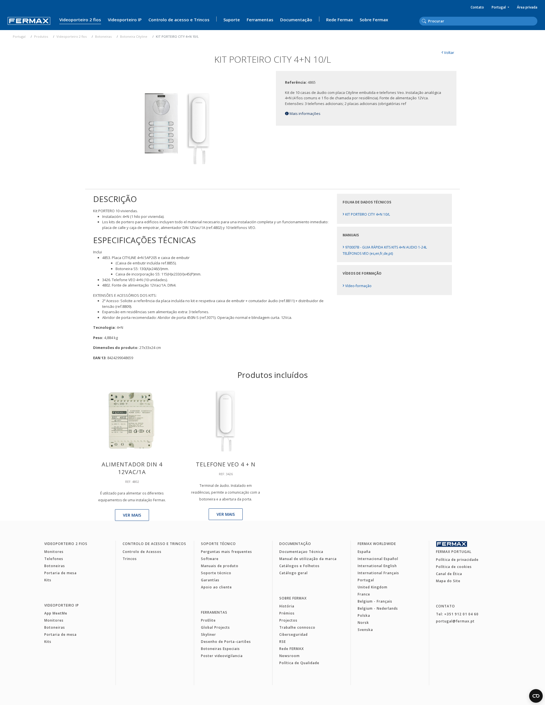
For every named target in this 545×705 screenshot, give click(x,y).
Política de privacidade (457, 559)
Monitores (54, 551)
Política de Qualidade (299, 662)
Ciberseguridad (293, 634)
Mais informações (304, 113)
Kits (47, 580)
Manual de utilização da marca (308, 558)
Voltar (447, 52)
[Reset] (535, 20)
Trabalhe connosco (297, 627)
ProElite (208, 620)
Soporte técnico (218, 543)
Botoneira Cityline (133, 36)
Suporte (231, 19)
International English (377, 565)
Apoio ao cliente (216, 587)
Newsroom (289, 655)
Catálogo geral (293, 573)
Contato (477, 7)
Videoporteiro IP (125, 19)
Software (210, 558)
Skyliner (208, 634)
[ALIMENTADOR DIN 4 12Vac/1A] (132, 419)
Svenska (365, 629)
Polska (364, 615)
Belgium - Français (375, 601)
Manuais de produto (219, 565)
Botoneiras (103, 36)
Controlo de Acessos (142, 551)
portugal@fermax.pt (455, 621)
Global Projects (215, 627)
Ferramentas (260, 19)
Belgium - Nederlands (378, 608)
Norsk (363, 622)
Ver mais (132, 515)
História (286, 606)
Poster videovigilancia (222, 655)
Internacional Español (378, 558)
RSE (282, 641)
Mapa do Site (448, 580)
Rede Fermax (339, 19)
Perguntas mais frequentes (226, 551)
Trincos (130, 558)
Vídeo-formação (357, 285)
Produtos (41, 36)
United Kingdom (372, 587)
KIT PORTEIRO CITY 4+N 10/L (366, 214)
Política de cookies (454, 566)
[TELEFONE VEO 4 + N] (225, 419)
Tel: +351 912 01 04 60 (457, 614)
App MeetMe (55, 613)
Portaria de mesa (60, 573)
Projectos (288, 620)
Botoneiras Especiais (220, 648)
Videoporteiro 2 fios (80, 19)
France (364, 594)
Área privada (527, 7)
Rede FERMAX (291, 648)
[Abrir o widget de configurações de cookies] (536, 696)
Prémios (287, 613)
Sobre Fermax (374, 19)
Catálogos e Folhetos (299, 565)
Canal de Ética (449, 573)
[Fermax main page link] (29, 21)
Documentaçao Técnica (301, 551)
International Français (378, 573)
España (364, 551)
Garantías (210, 580)
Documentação (296, 19)
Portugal (499, 7)
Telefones (53, 558)
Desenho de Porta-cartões (226, 641)
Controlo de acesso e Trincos (178, 19)
